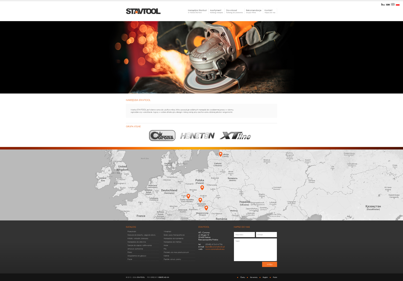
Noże (166, 245)
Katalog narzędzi (216, 11)
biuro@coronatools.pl (215, 247)
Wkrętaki (167, 231)
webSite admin (163, 277)
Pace (130, 259)
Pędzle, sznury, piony (172, 259)
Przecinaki (132, 231)
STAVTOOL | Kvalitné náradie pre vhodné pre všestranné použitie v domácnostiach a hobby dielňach (388, 4)
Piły (165, 249)
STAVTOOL (141, 277)
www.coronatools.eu (214, 249)
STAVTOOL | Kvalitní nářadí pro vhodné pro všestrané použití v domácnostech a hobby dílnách (383, 4)
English (265, 277)
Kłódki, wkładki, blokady (138, 238)
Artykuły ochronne (135, 249)
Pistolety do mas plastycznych (176, 252)
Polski (275, 277)
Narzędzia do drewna (137, 242)
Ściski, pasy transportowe (174, 235)
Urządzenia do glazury (137, 256)
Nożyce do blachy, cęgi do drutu (142, 235)
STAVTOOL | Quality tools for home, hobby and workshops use (393, 4)
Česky (242, 277)
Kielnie (166, 256)
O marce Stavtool (197, 11)
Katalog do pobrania (234, 11)
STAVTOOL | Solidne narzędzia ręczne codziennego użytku (398, 4)
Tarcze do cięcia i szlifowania (140, 245)
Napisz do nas (270, 11)
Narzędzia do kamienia (173, 238)
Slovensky (254, 277)
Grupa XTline (253, 11)
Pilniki (130, 252)
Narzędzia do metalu (173, 242)
